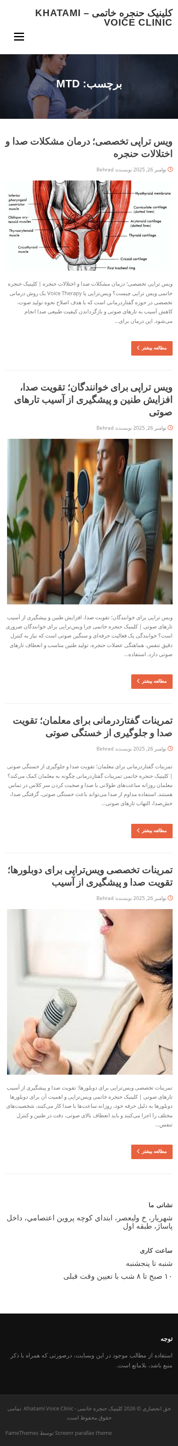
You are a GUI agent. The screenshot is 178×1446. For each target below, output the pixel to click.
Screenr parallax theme (83, 1432)
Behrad (104, 169)
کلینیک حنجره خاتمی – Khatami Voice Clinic (104, 17)
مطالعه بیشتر (154, 347)
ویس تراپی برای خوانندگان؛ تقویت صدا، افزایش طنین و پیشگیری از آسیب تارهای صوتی (93, 399)
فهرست (19, 36)
